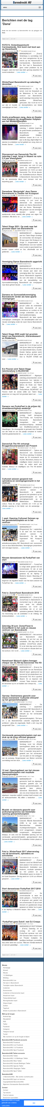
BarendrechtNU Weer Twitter (12, 1061)
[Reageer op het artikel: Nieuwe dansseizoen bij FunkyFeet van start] (17, 562)
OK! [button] (34, 1103)
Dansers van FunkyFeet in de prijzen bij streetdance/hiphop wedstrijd (21, 407)
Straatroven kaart (8, 995)
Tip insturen (7, 1093)
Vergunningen (7, 1003)
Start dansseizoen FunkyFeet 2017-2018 (21, 888)
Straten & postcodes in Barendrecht (14, 1011)
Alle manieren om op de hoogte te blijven (16, 1037)
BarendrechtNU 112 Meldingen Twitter (15, 1058)
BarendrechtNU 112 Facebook (13, 1047)
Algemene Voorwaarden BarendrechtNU (16, 1084)
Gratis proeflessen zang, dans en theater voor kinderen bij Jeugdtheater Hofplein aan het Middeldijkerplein (22, 119)
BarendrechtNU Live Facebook (13, 1045)
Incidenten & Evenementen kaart (13, 993)
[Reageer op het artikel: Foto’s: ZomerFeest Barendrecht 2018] (16, 595)
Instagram (6, 1029)
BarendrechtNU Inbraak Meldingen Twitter (16, 1063)
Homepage (6, 968)
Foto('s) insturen (8, 1095)
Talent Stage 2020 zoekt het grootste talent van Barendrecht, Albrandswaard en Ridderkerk (21, 336)
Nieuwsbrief (7, 1019)
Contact (5, 1090)
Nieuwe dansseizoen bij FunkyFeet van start (21, 558)
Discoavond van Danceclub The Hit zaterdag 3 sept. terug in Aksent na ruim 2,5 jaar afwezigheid (21, 156)
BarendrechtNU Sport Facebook (13, 1050)
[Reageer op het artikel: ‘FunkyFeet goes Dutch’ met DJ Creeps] (14, 924)
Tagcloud (6, 1008)
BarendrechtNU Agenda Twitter (13, 1066)
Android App (7, 1016)
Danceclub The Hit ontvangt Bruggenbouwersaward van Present (19, 444)
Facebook (6, 1026)
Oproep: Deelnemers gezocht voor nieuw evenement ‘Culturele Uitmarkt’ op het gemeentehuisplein (20, 697)
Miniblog (5, 978)
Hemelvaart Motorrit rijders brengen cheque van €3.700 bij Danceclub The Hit (22, 661)
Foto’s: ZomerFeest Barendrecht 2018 (20, 592)
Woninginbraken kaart (10, 1000)
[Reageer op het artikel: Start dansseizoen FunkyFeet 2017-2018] (18, 891)
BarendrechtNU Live (9, 980)
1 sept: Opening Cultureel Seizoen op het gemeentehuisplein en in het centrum (20, 520)
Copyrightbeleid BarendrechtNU (13, 1082)
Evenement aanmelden (10, 1098)
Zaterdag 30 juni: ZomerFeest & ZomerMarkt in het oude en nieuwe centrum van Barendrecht (19, 627)
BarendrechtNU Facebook (11, 1042)
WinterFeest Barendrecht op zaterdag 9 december (21, 83)
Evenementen (7, 990)
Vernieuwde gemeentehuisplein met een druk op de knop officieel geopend (21, 736)
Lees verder (22, 72)
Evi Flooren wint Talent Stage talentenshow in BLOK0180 (16, 369)
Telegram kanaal (8, 1032)
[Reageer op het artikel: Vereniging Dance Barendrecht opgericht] (15, 264)
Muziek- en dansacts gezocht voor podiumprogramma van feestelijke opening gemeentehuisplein (18, 811)
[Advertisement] (26, 13)
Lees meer (37, 76)
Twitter (5, 1024)
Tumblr (5, 1034)
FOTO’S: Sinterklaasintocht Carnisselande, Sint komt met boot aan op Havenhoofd (21, 46)
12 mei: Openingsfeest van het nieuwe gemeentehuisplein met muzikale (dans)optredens (20, 772)
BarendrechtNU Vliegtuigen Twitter (14, 1068)
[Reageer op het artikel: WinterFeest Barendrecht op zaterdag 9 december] (18, 86)
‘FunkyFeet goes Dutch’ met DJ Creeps (21, 921)
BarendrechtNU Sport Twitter (12, 1071)
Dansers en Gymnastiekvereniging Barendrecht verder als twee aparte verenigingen (19, 296)
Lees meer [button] (6, 1105)
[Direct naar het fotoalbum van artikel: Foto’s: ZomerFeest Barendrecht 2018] (14, 594)
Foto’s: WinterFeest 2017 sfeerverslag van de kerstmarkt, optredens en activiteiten (20, 853)
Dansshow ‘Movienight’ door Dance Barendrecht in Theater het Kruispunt (20, 192)
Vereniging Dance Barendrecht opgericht (22, 261)
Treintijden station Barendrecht (13, 985)
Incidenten (6, 988)
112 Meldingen (8, 975)
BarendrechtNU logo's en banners (14, 1079)
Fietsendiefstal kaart (9, 998)
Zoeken (5, 1006)
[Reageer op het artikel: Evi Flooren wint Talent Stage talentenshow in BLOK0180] (14, 373)
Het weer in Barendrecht (11, 983)
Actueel (5, 970)
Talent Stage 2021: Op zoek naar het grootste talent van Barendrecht (19, 227)
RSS (4, 1021)
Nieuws (5, 973)
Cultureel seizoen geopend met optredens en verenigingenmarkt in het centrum (21, 480)
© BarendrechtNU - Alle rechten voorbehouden (18, 1077)
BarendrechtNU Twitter (10, 1056)
